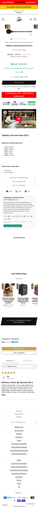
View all (19, 278)
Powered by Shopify (19, 506)
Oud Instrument (19, 430)
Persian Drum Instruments (19, 473)
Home (6, 42)
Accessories (19, 437)
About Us (19, 411)
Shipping (12, 56)
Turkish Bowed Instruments (19, 447)
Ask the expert (19, 185)
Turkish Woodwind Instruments (19, 450)
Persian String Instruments (25, 42)
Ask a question (19, 181)
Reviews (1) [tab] (10, 360)
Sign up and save (18, 422)
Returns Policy (19, 414)
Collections (12, 42)
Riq (19, 486)
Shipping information (19, 177)
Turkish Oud (19, 476)
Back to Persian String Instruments (20, 321)
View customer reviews (13, 226)
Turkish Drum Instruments (19, 453)
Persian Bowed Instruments (19, 466)
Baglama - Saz (19, 427)
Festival (19, 480)
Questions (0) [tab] (27, 360)
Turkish (19, 440)
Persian (19, 460)
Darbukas (19, 433)
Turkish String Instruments (19, 443)
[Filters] (4, 366)
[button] (16, 50)
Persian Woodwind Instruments (19, 470)
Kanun (19, 483)
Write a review (19, 348)
